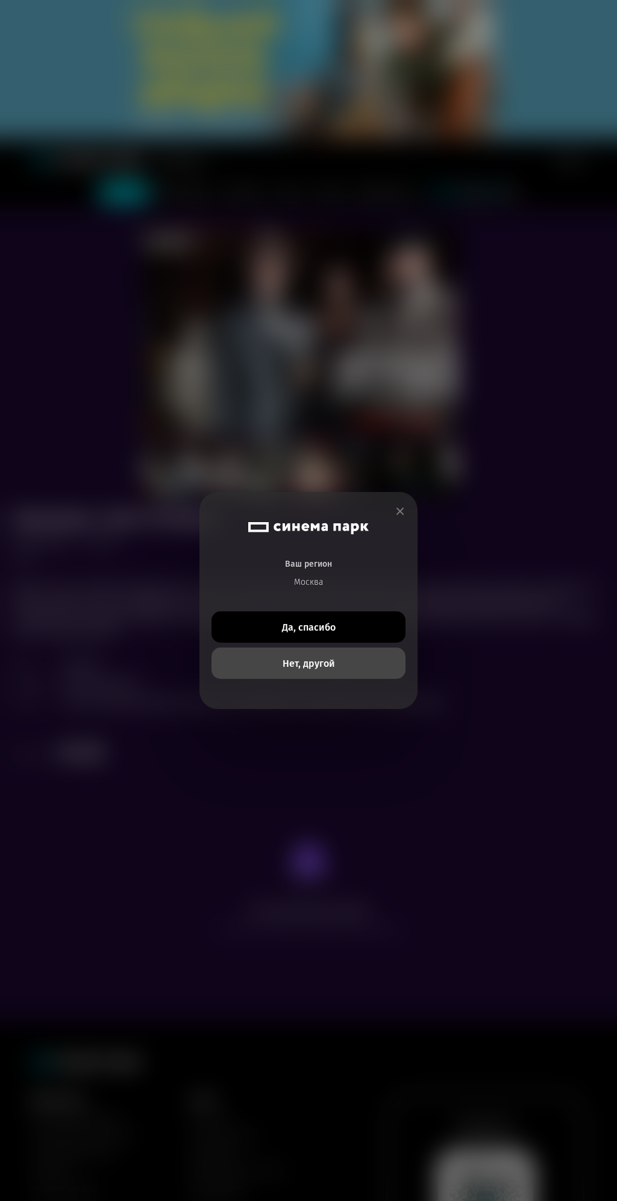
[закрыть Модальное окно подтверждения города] (400, 511)
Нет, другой (309, 663)
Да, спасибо (309, 627)
